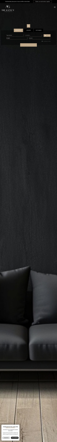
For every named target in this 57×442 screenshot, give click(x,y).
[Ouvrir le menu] (55, 7)
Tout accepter (15, 437)
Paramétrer (6, 437)
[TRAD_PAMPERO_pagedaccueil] (8, 12)
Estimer (38, 30)
